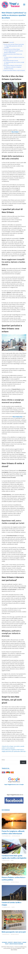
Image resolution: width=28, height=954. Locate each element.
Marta (13, 907)
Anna (12, 860)
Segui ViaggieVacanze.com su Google (14, 784)
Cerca (3, 759)
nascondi (11, 42)
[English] (3, 772)
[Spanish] (12, 772)
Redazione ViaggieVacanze (16, 20)
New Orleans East (17, 416)
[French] (5, 772)
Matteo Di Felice (16, 836)
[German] (8, 772)
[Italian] (10, 772)
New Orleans (15, 131)
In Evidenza (6, 810)
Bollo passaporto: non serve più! (14, 932)
